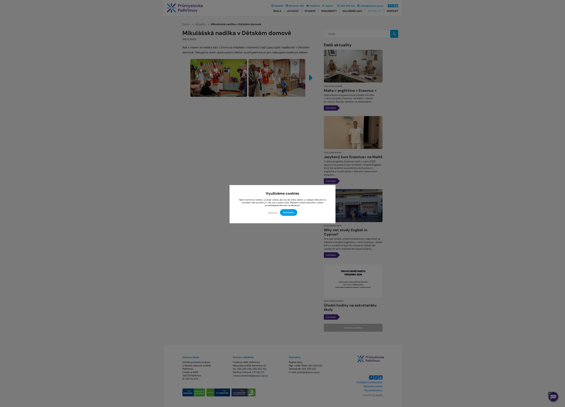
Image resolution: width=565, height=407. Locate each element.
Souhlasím (288, 212)
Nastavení (273, 212)
